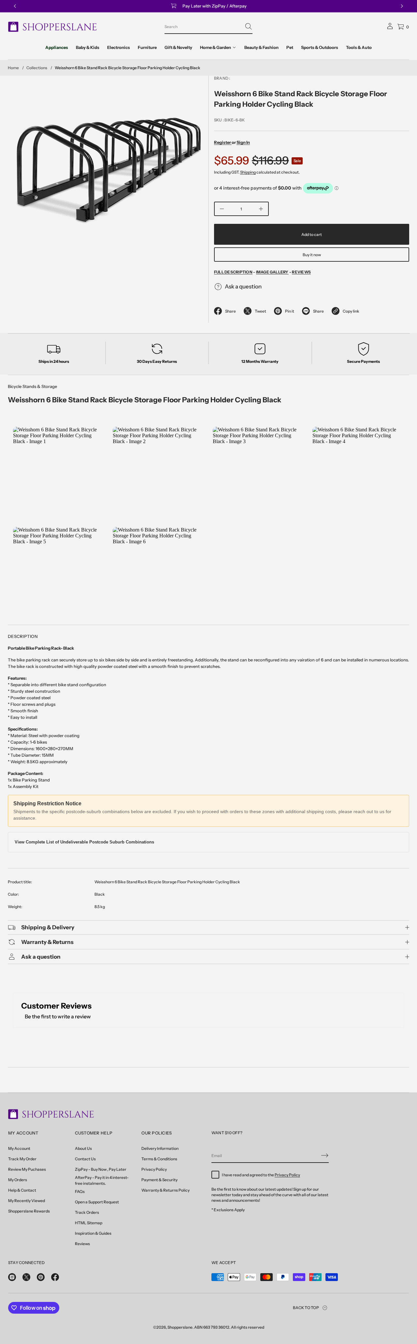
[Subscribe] (325, 1155)
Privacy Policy (287, 1174)
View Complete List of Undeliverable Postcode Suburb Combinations (84, 842)
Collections (36, 67)
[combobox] (203, 26)
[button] (208, 27)
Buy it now (312, 254)
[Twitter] (26, 1277)
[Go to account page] (390, 28)
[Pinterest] (41, 1277)
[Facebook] (55, 1277)
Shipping (248, 172)
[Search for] (248, 26)
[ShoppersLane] (52, 27)
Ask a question (243, 286)
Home (13, 67)
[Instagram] (12, 1277)
